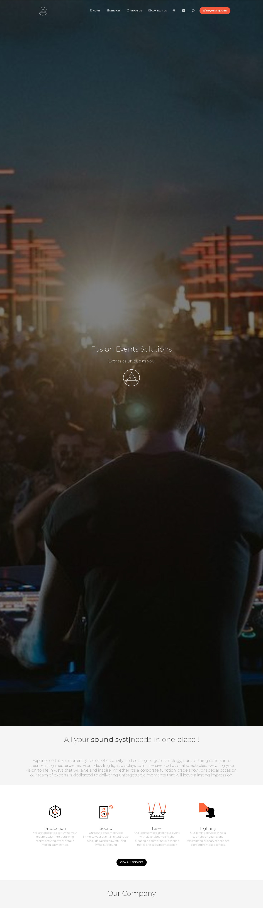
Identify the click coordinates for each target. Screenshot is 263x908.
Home (96, 10)
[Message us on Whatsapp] (194, 10)
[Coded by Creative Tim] (35, 10)
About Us (135, 10)
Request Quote (216, 10)
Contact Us (159, 10)
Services (115, 10)
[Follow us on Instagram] (175, 10)
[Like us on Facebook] (184, 10)
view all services (131, 862)
